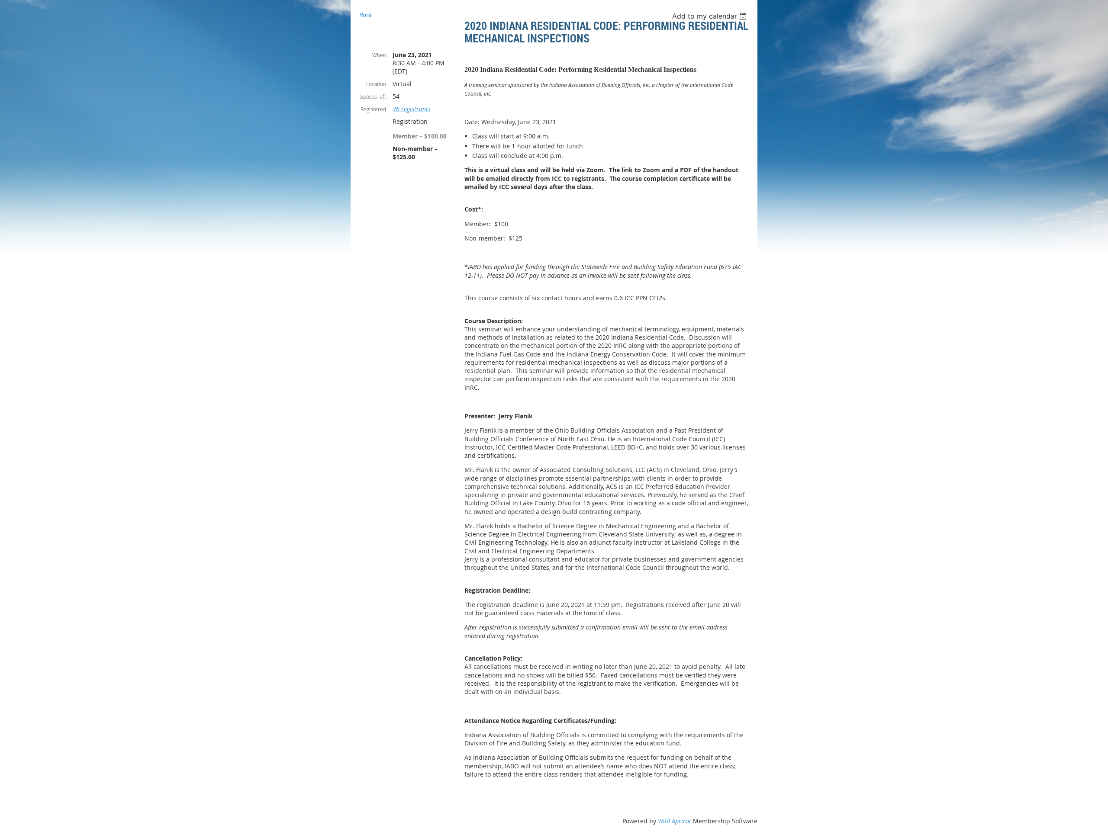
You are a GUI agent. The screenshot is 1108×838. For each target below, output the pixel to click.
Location (376, 83)
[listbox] (710, 16)
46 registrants (412, 109)
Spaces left (373, 96)
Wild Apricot (674, 821)
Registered (373, 109)
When (379, 54)
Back (365, 15)
